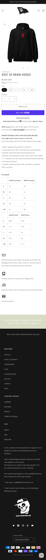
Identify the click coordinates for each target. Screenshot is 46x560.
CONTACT (7, 384)
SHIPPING (7, 402)
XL (24, 90)
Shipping (4, 82)
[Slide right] (27, 68)
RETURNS (7, 407)
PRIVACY (7, 411)
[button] (2, 10)
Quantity (4, 95)
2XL (31, 90)
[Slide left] (18, 68)
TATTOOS (7, 355)
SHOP (6, 369)
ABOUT (6, 430)
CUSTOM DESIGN (10, 374)
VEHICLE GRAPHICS (11, 359)
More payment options (23, 118)
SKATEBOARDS (9, 364)
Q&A (5, 435)
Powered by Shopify (29, 555)
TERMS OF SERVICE (11, 416)
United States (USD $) (22, 540)
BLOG (6, 388)
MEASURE (7, 439)
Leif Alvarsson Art (20, 555)
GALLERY (7, 379)
